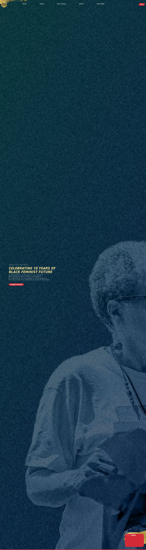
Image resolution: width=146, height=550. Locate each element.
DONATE (141, 4)
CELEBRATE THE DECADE (16, 284)
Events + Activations (61, 3)
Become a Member (100, 3)
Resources (81, 3)
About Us (24, 3)
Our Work (42, 3)
